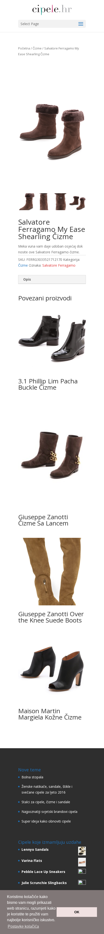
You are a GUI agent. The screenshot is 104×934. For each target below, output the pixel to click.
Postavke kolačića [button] (23, 926)
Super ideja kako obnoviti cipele (46, 821)
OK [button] (76, 912)
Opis (27, 279)
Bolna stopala (32, 777)
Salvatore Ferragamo (58, 265)
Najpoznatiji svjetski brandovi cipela (49, 811)
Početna (24, 48)
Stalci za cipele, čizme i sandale (46, 802)
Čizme (37, 48)
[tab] (52, 279)
